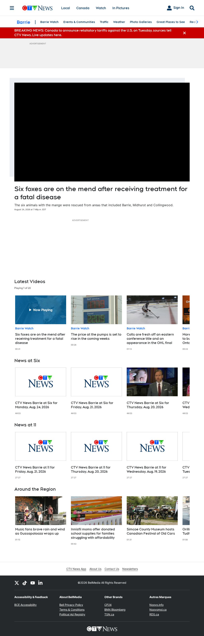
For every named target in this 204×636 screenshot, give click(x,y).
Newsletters (130, 569)
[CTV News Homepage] (37, 8)
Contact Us (112, 569)
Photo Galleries (141, 22)
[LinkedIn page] (40, 582)
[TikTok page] (24, 582)
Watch (101, 8)
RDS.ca (154, 614)
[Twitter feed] (16, 582)
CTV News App (76, 569)
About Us (95, 569)
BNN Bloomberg (115, 609)
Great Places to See (171, 22)
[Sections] (12, 8)
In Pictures (120, 8)
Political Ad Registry (72, 614)
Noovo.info (156, 604)
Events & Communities (79, 22)
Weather (119, 22)
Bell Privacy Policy (71, 604)
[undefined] (40, 322)
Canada (82, 8)
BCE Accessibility (25, 604)
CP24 (108, 604)
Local (65, 8)
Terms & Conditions (71, 609)
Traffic (104, 22)
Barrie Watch (49, 22)
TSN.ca (109, 614)
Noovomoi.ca (158, 609)
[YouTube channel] (32, 582)
